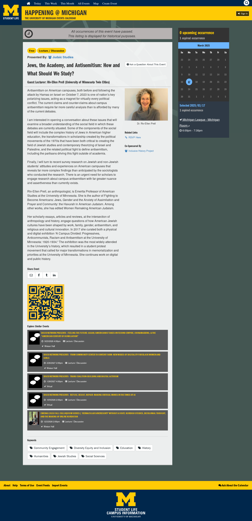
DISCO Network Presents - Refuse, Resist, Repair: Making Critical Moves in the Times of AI (90, 394)
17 (189, 82)
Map (96, 3)
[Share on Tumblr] (46, 275)
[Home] (28, 3)
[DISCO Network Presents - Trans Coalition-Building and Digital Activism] (35, 381)
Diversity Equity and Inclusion (92, 448)
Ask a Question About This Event (147, 64)
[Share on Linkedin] (54, 275)
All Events (84, 3)
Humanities (40, 456)
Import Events (60, 485)
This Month (67, 3)
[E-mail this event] (31, 275)
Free (31, 50)
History (146, 448)
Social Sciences (95, 456)
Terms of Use (27, 485)
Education (126, 448)
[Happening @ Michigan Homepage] (11, 23)
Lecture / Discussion (51, 50)
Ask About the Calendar (235, 485)
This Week (51, 3)
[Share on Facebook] (39, 275)
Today (37, 3)
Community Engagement (49, 448)
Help (15, 485)
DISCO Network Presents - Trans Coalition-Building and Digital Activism (81, 376)
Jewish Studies (66, 456)
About (7, 485)
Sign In (244, 13)
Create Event (109, 3)
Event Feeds (43, 485)
